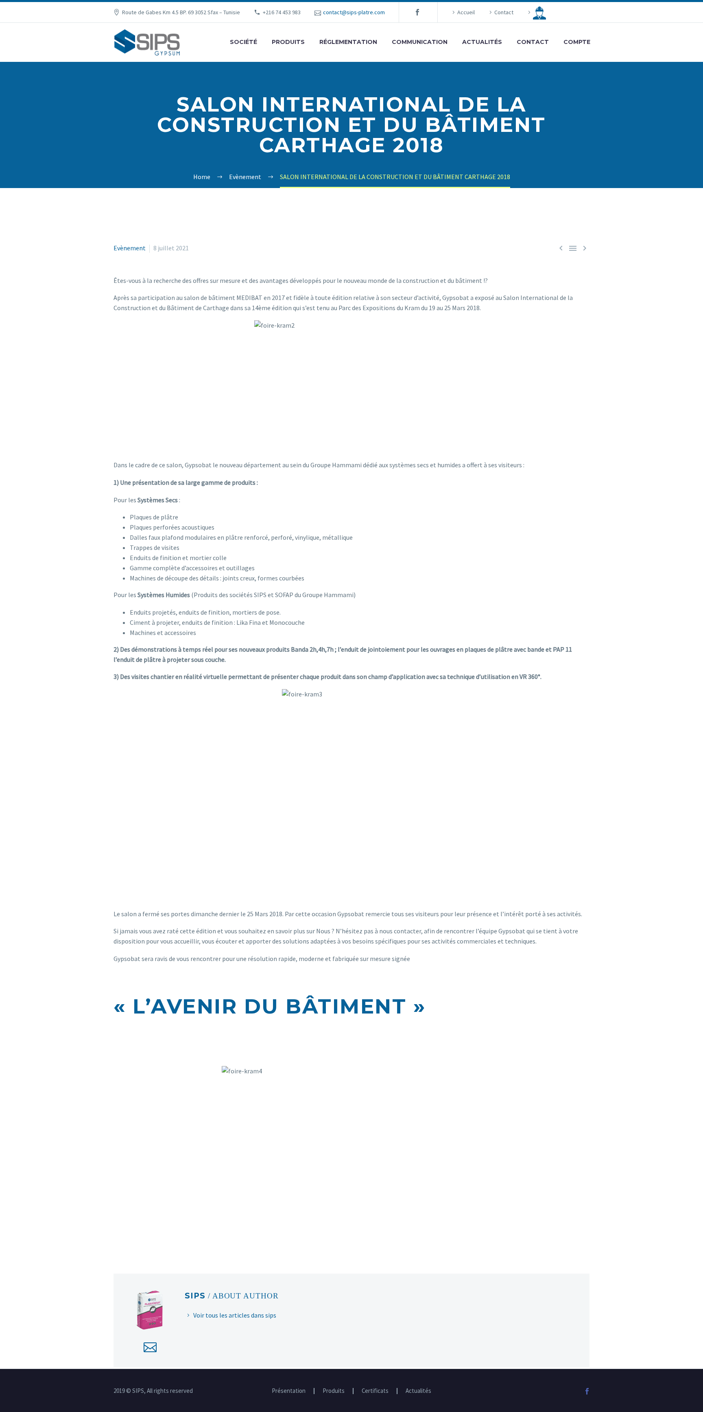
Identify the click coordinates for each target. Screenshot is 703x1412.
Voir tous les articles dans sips (234, 1315)
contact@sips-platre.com (354, 12)
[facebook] (417, 12)
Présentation (289, 1391)
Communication (420, 42)
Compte (576, 42)
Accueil (466, 12)
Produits (288, 42)
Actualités (482, 42)
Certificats (375, 1391)
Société (243, 42)
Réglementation (348, 42)
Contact (503, 12)
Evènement (130, 248)
